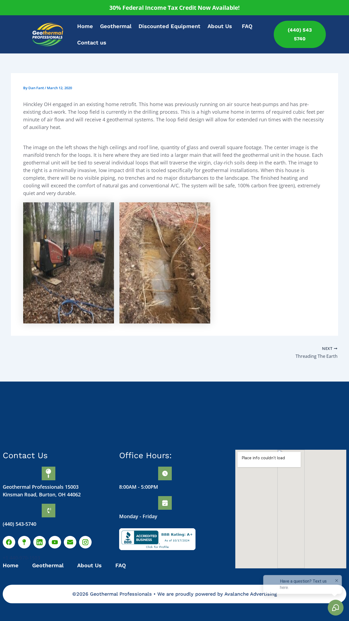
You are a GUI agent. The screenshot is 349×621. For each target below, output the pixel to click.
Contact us (91, 42)
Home (85, 26)
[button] (221, 26)
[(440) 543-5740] (48, 510)
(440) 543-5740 (19, 524)
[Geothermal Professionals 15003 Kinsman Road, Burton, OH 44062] (48, 473)
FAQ (247, 26)
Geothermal (115, 26)
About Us (219, 26)
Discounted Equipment (169, 26)
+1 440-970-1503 (21, 557)
